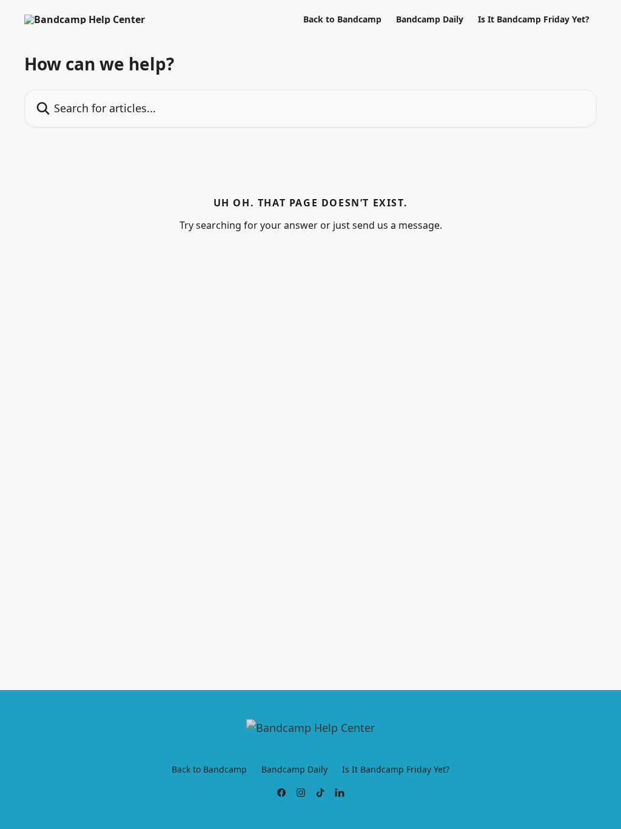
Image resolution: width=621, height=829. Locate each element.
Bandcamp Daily (429, 19)
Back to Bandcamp (342, 19)
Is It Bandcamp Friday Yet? (533, 19)
